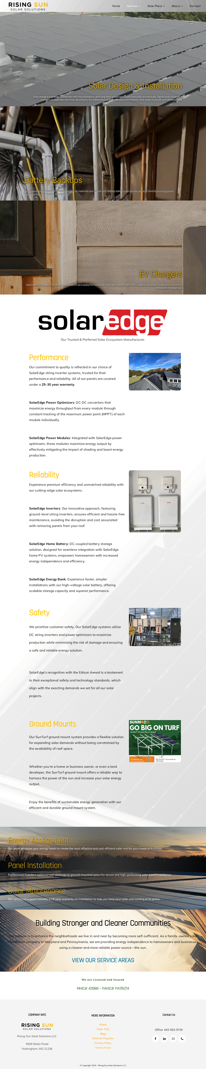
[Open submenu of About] (182, 6)
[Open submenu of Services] (140, 6)
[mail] (173, 1038)
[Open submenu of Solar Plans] (164, 6)
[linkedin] (164, 1038)
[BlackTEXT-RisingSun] (28, 2)
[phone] (182, 1038)
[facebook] (155, 1038)
